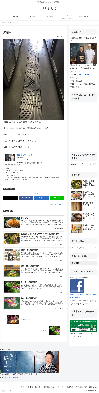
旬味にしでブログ (10, 189)
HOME (23, 387)
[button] (95, 248)
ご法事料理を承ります (49, 387)
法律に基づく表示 (81, 387)
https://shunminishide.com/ (25, 160)
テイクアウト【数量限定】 (66, 387)
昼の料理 (30, 387)
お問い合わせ (93, 387)
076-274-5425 (83, 75)
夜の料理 (37, 387)
